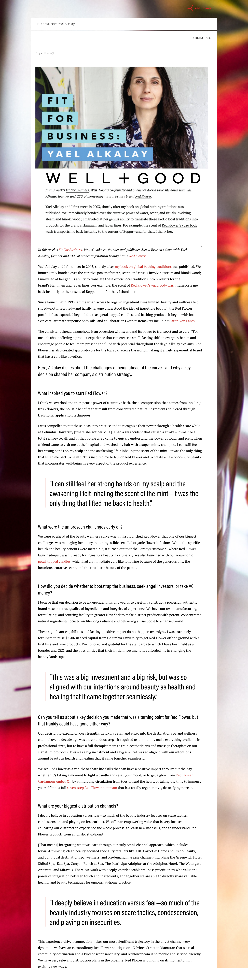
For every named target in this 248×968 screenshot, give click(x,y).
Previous (199, 37)
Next (208, 37)
